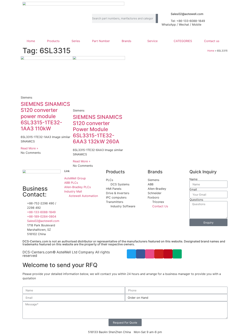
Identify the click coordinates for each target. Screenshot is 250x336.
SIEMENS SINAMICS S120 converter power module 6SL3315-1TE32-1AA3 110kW (45, 116)
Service (152, 41)
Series (76, 41)
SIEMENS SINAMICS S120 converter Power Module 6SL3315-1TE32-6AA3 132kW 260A (97, 129)
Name (193, 179)
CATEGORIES (183, 41)
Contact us (211, 41)
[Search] (157, 18)
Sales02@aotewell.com (187, 14)
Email (193, 189)
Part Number (101, 41)
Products (53, 41)
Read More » (29, 148)
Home (31, 41)
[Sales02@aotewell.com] (166, 15)
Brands (126, 41)
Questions (196, 199)
